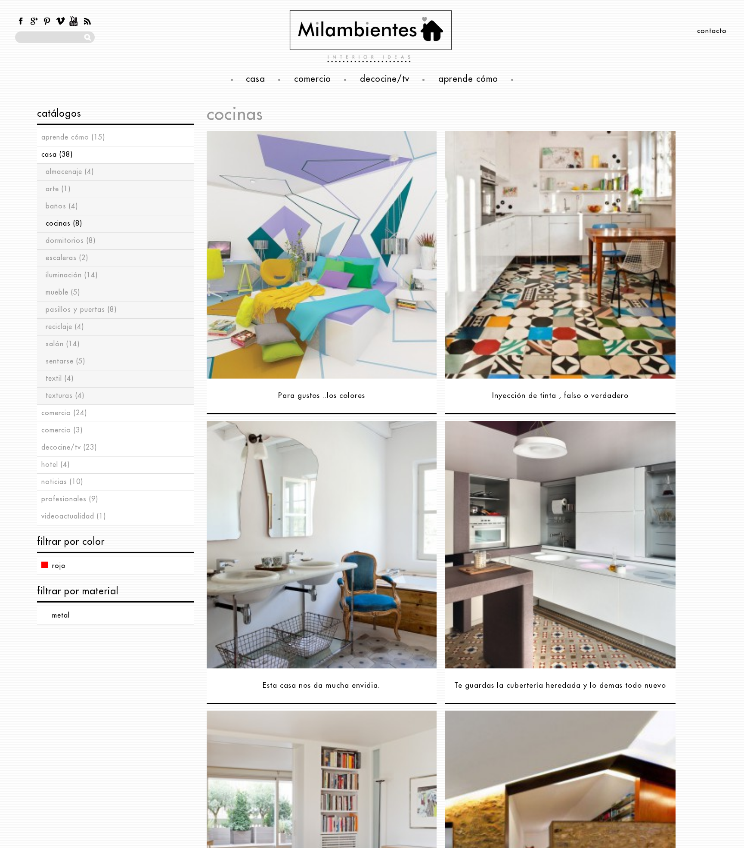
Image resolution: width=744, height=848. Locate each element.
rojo (59, 565)
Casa (57, 154)
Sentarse (65, 361)
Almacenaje (70, 171)
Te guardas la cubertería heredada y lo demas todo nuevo (560, 685)
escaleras (67, 258)
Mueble (63, 292)
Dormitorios (71, 240)
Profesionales (69, 499)
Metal (61, 615)
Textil (60, 378)
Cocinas (64, 223)
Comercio (64, 413)
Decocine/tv (69, 447)
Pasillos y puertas (81, 309)
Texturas (65, 395)
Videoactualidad (73, 516)
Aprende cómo (73, 137)
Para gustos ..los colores (321, 395)
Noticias (62, 481)
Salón (63, 344)
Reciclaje (65, 326)
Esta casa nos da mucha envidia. (321, 685)
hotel (55, 464)
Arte (58, 189)
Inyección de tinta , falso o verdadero (560, 395)
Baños (62, 206)
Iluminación (72, 275)
